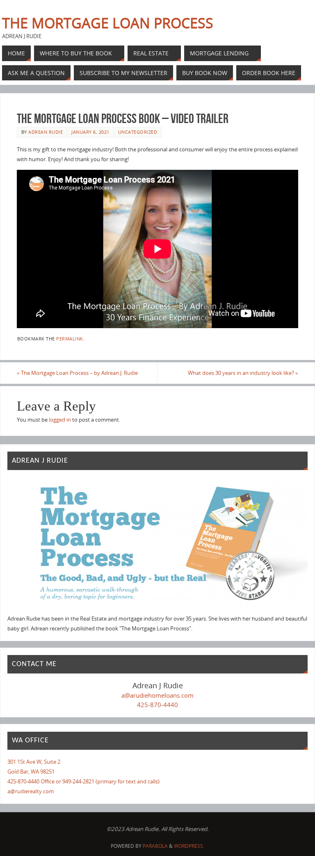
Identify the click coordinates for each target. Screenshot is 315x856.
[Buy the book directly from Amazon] (157, 543)
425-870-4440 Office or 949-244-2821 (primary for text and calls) (83, 781)
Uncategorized (138, 132)
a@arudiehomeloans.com (157, 695)
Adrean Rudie (45, 132)
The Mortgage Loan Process (107, 23)
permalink (69, 339)
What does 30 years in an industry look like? (243, 373)
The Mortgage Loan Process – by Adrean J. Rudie (77, 373)
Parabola (155, 845)
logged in (60, 419)
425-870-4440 (157, 705)
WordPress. (189, 845)
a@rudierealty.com (30, 791)
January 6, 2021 (90, 132)
